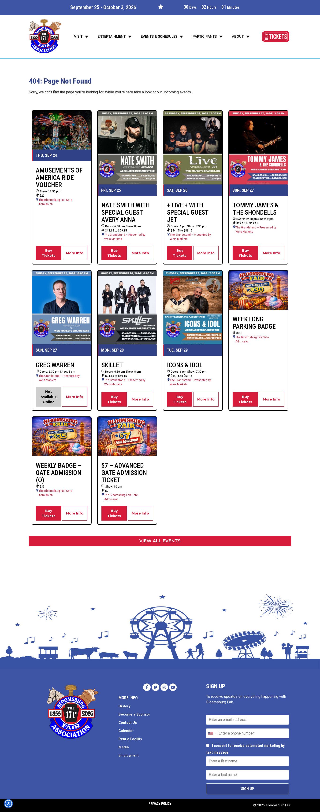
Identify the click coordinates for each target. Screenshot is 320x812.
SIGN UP (247, 788)
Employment (129, 755)
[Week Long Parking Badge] (258, 290)
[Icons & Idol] (192, 307)
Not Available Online (49, 396)
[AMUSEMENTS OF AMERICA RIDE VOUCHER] (61, 130)
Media (124, 747)
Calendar (126, 731)
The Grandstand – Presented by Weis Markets (124, 237)
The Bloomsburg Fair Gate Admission (55, 202)
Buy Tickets (48, 253)
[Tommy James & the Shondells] (258, 147)
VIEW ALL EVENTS (160, 541)
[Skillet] (127, 307)
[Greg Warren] (61, 307)
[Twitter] (155, 687)
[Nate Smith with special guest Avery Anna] (127, 147)
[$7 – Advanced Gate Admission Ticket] (127, 436)
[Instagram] (164, 687)
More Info (74, 253)
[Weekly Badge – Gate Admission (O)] (61, 436)
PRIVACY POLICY (160, 803)
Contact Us (128, 722)
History (124, 706)
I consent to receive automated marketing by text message (245, 749)
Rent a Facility (130, 739)
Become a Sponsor (134, 714)
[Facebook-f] (147, 687)
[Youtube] (173, 687)
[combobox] (211, 733)
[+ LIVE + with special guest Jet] (192, 147)
